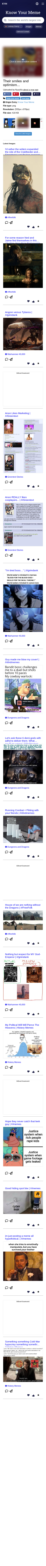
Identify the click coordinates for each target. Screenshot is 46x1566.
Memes (38, 27)
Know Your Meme (26, 102)
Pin (16, 94)
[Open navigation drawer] (43, 4)
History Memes (14, 1062)
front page (25, 98)
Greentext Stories (15, 477)
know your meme (13, 98)
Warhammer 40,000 (16, 354)
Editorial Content (23, 32)
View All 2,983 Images (23, 134)
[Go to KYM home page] (4, 3)
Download (26, 94)
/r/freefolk (11, 217)
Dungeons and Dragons (18, 718)
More (37, 94)
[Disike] (28, 227)
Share (8, 94)
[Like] (33, 227)
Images (28, 27)
